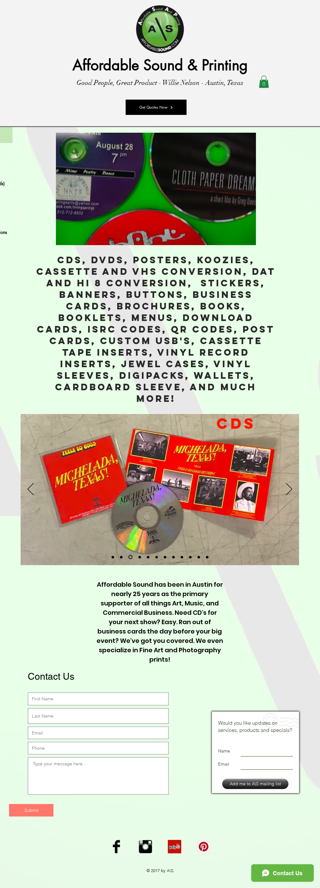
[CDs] (113, 557)
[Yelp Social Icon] (174, 846)
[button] (264, 82)
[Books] (165, 557)
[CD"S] (129, 557)
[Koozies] (182, 557)
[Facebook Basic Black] (116, 846)
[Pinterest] (203, 846)
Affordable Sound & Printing (160, 65)
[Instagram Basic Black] (145, 846)
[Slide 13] (207, 557)
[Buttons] (190, 557)
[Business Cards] (139, 557)
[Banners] (156, 557)
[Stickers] (148, 557)
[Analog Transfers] (121, 557)
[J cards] (173, 557)
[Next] (289, 489)
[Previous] (31, 489)
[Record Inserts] (199, 557)
